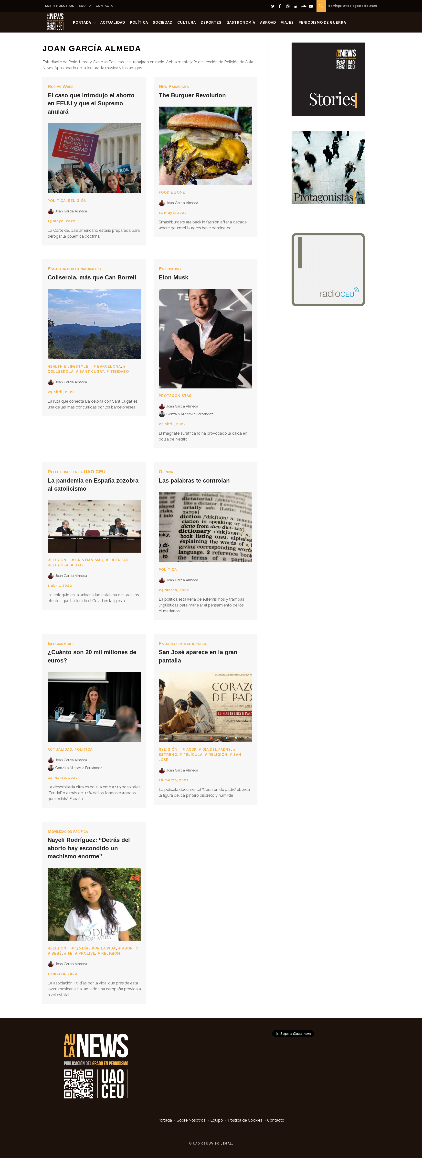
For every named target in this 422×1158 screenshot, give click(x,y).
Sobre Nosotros (59, 6)
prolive (87, 953)
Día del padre (216, 749)
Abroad (268, 22)
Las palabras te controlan (194, 480)
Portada (82, 22)
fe (70, 953)
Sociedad (162, 22)
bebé (57, 953)
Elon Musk (173, 277)
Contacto (105, 6)
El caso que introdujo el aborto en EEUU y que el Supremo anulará (91, 103)
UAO (78, 565)
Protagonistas (175, 396)
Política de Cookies (245, 1120)
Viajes (287, 22)
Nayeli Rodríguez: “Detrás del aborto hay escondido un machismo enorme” (89, 848)
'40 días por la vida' (95, 948)
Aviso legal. (221, 1143)
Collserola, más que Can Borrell (92, 277)
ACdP (191, 749)
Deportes (211, 22)
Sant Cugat (92, 372)
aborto (130, 948)
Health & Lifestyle (68, 366)
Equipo (85, 6)
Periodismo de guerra (322, 22)
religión (218, 755)
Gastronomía (240, 22)
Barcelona (109, 366)
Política (139, 22)
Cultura (186, 22)
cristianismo (89, 560)
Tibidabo (119, 372)
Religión (77, 201)
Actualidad (112, 22)
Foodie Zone (172, 192)
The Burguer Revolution (192, 95)
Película (192, 755)
